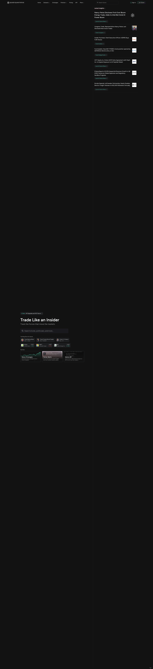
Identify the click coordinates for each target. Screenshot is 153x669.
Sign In (134, 2)
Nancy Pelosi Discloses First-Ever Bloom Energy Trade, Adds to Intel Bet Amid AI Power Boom (110, 15)
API (76, 2)
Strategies (55, 2)
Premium (63, 2)
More (81, 2)
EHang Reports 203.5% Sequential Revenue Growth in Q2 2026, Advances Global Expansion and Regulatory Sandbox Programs (112, 73)
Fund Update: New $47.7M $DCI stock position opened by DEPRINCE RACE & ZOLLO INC (112, 50)
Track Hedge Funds (100, 55)
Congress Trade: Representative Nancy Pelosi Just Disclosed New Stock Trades (110, 27)
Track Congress (99, 32)
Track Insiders (99, 43)
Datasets (46, 2)
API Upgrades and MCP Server (31, 313)
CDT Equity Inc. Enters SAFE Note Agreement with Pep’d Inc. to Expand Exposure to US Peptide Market (112, 61)
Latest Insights (99, 8)
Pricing (71, 2)
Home (39, 2)
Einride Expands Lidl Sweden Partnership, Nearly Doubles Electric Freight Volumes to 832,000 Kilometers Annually (112, 84)
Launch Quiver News (100, 21)
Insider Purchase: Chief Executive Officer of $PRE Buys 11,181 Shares (111, 38)
